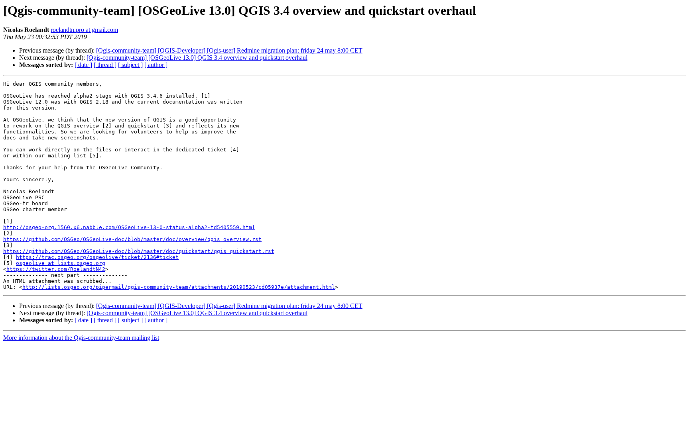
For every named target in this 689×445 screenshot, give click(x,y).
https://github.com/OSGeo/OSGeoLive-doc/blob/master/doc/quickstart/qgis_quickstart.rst (138, 251)
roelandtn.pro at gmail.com (84, 29)
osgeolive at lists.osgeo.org (60, 263)
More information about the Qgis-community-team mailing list (81, 337)
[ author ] (155, 64)
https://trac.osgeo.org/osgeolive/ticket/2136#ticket (97, 257)
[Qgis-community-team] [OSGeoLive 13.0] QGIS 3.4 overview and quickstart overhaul (197, 57)
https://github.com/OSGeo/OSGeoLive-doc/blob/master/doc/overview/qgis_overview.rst (132, 239)
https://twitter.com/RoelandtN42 (55, 269)
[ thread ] (105, 64)
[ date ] (83, 64)
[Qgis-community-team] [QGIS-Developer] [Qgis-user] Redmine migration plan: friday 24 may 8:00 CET (229, 50)
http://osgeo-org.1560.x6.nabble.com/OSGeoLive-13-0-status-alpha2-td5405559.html (129, 227)
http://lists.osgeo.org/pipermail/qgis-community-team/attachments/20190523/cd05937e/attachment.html (178, 287)
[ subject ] (130, 64)
